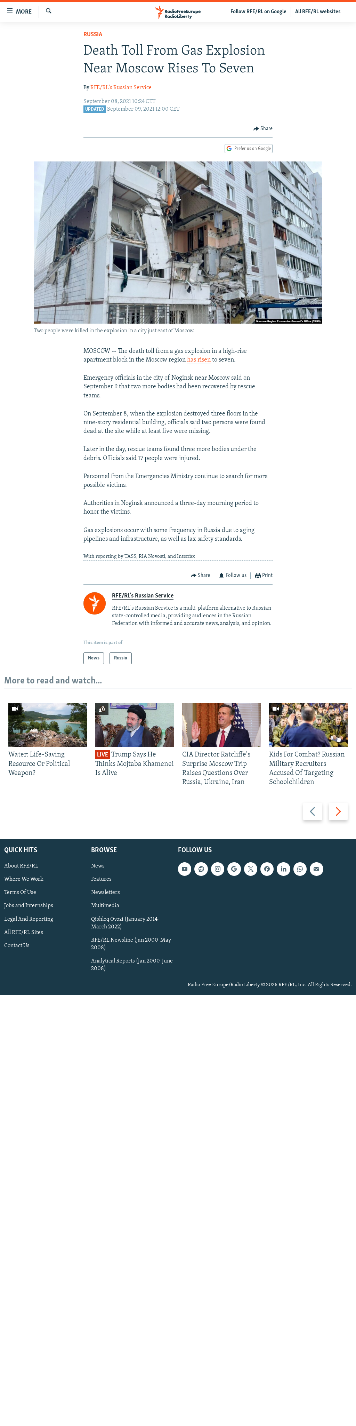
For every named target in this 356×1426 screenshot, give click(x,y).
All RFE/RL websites (318, 12)
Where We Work (23, 879)
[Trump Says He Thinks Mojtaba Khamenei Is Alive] (134, 725)
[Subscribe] (316, 869)
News (98, 866)
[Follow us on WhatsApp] (300, 869)
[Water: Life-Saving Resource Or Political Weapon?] (47, 725)
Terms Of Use (20, 893)
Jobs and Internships (28, 906)
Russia (92, 35)
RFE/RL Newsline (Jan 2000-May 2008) (131, 944)
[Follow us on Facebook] (267, 869)
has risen (199, 360)
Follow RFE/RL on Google (258, 12)
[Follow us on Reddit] (201, 869)
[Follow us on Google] (234, 869)
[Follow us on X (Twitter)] (250, 869)
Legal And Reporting (28, 919)
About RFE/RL (21, 866)
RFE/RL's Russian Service (121, 87)
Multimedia (105, 906)
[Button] (263, 128)
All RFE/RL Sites (23, 932)
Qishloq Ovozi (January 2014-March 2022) (125, 923)
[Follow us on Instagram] (217, 869)
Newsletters (105, 893)
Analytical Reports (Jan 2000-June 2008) (132, 965)
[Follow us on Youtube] (184, 869)
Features (101, 879)
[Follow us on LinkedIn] (283, 869)
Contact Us (17, 946)
